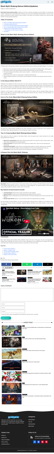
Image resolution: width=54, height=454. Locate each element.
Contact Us (4, 437)
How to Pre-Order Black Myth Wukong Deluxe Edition (16, 25)
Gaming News (30, 270)
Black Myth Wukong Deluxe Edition (10, 260)
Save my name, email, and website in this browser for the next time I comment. (20, 314)
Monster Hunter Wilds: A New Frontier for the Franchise (35, 272)
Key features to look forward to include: (14, 30)
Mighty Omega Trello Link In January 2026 (8, 279)
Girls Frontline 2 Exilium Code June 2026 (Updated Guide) (8, 273)
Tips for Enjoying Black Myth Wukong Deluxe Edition (16, 27)
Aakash (4, 275)
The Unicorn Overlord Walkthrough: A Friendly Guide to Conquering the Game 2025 (36, 328)
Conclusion (6, 31)
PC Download (25, 394)
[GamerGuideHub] (6, 2)
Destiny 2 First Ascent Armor (10, 254)
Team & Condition (5, 439)
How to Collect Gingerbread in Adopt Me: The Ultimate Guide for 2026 (34, 280)
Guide (3, 258)
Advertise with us (5, 444)
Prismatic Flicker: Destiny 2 (10, 253)
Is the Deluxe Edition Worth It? (10, 24)
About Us (3, 435)
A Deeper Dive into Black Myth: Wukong (13, 28)
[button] (48, 2)
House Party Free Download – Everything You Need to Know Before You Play (36, 396)
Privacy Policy (4, 441)
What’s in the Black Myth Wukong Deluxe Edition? (15, 22)
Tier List (30, 421)
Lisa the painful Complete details (11, 251)
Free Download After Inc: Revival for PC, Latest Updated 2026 (35, 384)
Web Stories (31, 426)
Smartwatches (31, 424)
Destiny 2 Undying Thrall (9, 250)
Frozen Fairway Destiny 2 (9, 248)
